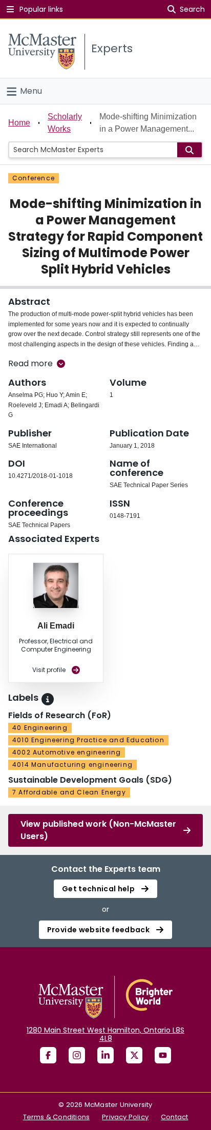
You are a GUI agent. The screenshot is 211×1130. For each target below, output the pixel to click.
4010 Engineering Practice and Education (88, 740)
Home (19, 122)
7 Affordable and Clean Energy (69, 792)
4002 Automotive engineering (66, 752)
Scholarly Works (65, 122)
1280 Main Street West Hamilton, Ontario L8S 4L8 (105, 1034)
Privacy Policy (125, 1117)
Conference (33, 178)
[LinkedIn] (105, 1055)
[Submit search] (189, 149)
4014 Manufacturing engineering (72, 764)
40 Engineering (40, 727)
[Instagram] (77, 1055)
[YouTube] (163, 1055)
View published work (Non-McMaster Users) (98, 830)
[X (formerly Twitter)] (134, 1055)
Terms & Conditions (56, 1117)
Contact (174, 1117)
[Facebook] (48, 1055)
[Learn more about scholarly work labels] (47, 699)
